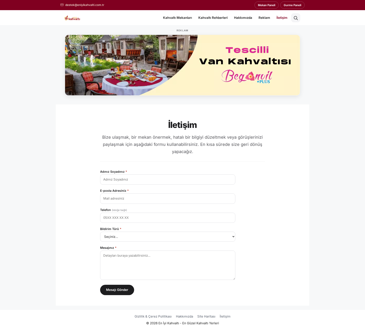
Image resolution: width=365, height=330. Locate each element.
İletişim (281, 18)
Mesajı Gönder (117, 290)
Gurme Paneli (292, 5)
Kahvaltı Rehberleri (213, 18)
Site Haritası (206, 316)
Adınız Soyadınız (113, 171)
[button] (295, 17)
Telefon (113, 210)
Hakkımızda (243, 18)
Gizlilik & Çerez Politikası (153, 316)
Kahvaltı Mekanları (177, 18)
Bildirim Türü (110, 229)
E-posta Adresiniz (114, 190)
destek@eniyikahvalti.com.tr (84, 5)
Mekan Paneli (266, 5)
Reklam (264, 18)
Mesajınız (108, 247)
